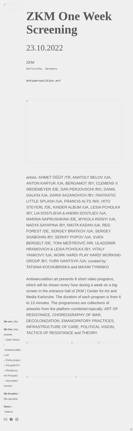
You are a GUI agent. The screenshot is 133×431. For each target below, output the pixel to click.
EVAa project (13, 360)
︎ (17, 419)
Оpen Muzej (12, 339)
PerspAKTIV (13, 365)
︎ (5, 419)
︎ (11, 419)
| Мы (11, 321)
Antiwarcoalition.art (43, 80)
